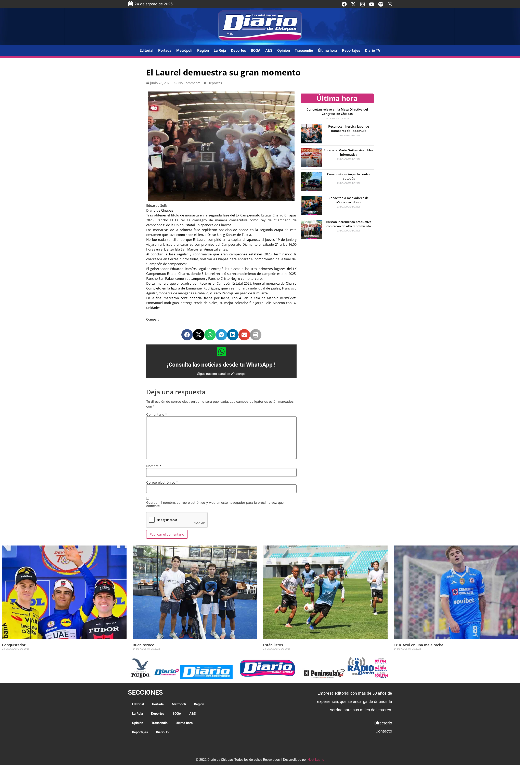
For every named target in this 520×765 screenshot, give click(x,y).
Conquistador (14, 644)
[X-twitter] (353, 4)
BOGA (255, 50)
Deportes (238, 50)
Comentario (156, 414)
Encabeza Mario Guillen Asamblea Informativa (349, 152)
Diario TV (372, 50)
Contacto (384, 731)
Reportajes (351, 50)
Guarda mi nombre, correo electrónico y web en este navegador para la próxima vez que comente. (215, 504)
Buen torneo (143, 644)
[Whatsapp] (389, 4)
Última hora (327, 50)
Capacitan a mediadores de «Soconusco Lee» (349, 200)
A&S (268, 50)
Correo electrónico (162, 482)
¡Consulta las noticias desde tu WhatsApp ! (221, 364)
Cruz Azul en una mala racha (418, 644)
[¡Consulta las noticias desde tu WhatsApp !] (221, 351)
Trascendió (304, 50)
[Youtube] (371, 4)
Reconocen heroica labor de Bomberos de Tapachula (348, 128)
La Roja (220, 50)
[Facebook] (344, 4)
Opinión (283, 50)
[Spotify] (380, 4)
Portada (164, 50)
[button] (187, 334)
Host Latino (316, 760)
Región (203, 50)
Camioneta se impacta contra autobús (348, 176)
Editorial (146, 50)
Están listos (273, 644)
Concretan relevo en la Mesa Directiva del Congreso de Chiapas (337, 111)
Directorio (383, 723)
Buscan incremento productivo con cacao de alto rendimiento (348, 224)
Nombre (153, 466)
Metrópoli (184, 50)
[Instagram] (362, 4)
